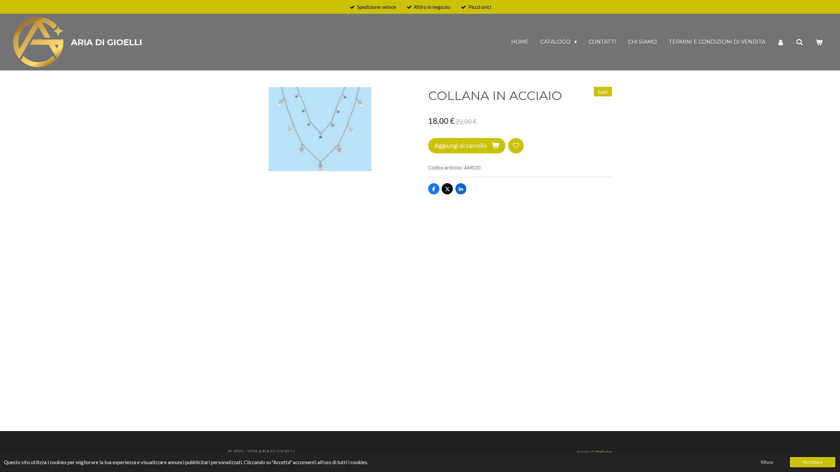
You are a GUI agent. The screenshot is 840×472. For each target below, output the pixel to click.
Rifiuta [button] (767, 462)
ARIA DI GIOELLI (106, 42)
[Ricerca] (800, 42)
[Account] (780, 42)
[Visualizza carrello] (819, 42)
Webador (604, 451)
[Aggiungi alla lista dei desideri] (516, 145)
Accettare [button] (812, 462)
